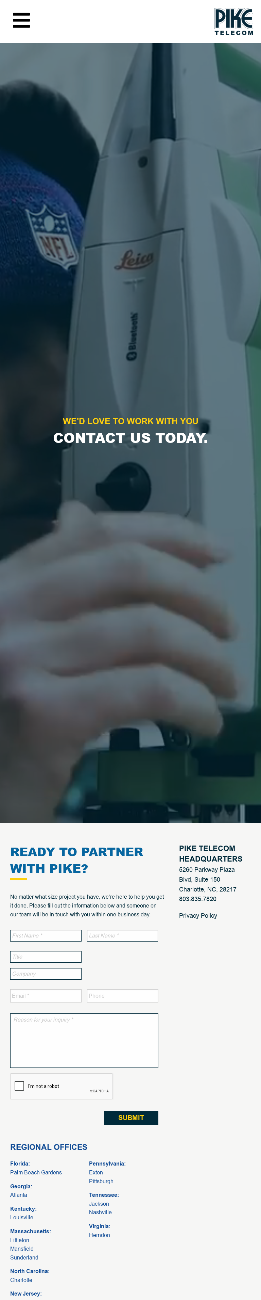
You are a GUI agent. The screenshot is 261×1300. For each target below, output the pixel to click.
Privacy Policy (198, 916)
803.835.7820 (197, 899)
